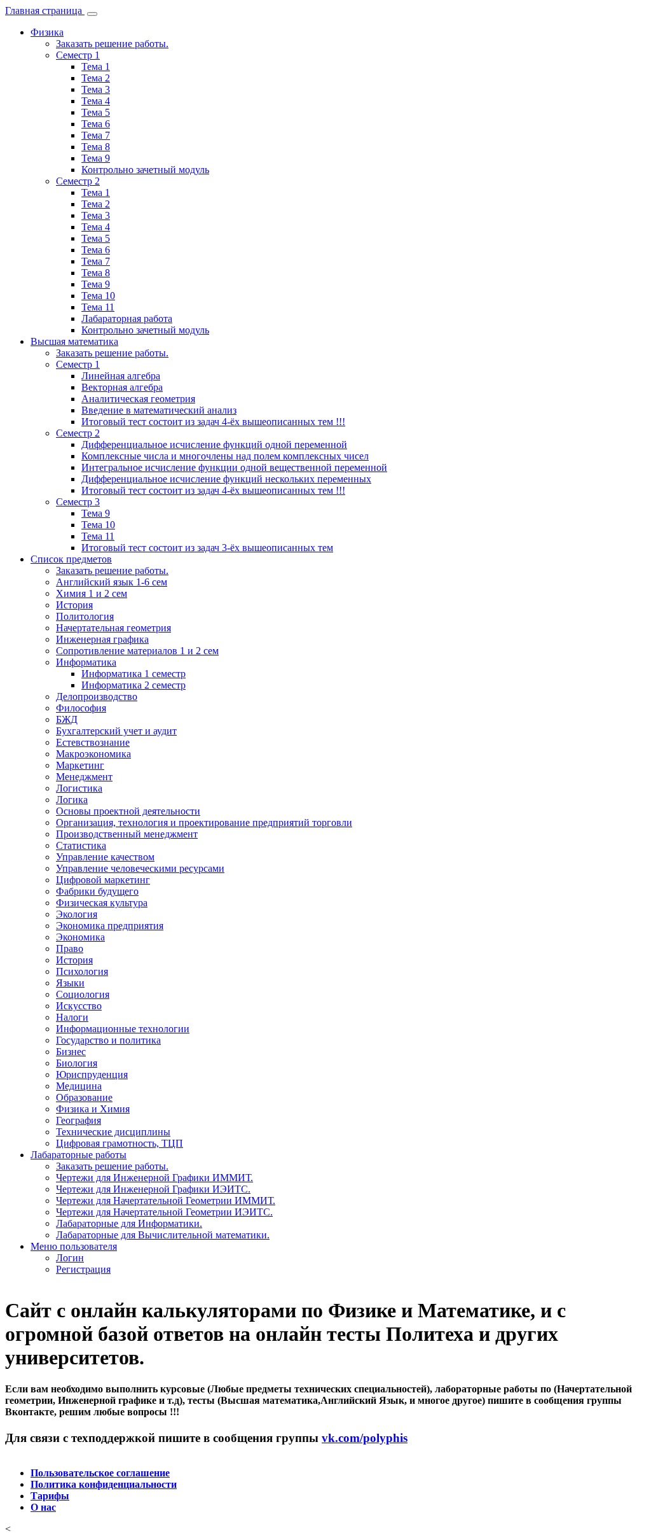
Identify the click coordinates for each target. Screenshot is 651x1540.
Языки (70, 982)
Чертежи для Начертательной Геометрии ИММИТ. (165, 1200)
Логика (72, 799)
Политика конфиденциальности (104, 1484)
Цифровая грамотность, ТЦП (119, 1143)
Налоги (72, 1017)
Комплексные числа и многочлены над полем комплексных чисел (225, 456)
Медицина (79, 1086)
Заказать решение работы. (112, 43)
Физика (47, 32)
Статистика (81, 845)
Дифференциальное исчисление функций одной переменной (214, 444)
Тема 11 (97, 307)
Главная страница (45, 10)
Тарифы (50, 1495)
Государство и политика (108, 1040)
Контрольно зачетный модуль (145, 169)
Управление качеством (105, 856)
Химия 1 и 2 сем (91, 593)
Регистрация (83, 1269)
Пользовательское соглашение (100, 1472)
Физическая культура (101, 902)
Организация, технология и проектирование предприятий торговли (204, 822)
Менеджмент (84, 776)
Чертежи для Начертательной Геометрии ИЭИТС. (164, 1212)
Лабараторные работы (79, 1154)
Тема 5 (95, 112)
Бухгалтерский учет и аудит (116, 730)
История (74, 604)
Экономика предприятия (109, 925)
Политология (85, 616)
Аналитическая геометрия (138, 398)
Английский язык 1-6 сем (111, 582)
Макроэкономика (93, 753)
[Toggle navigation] (92, 14)
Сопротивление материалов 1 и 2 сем (137, 650)
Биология (76, 1063)
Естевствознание (93, 742)
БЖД (67, 719)
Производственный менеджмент (127, 834)
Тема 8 (95, 146)
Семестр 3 (78, 501)
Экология (76, 914)
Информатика (86, 662)
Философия (81, 708)
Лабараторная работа (126, 318)
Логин (70, 1257)
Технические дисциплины (113, 1131)
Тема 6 (95, 123)
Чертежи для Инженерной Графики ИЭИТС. (153, 1189)
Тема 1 (95, 66)
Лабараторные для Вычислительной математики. (163, 1234)
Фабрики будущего (97, 891)
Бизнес (71, 1051)
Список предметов (71, 559)
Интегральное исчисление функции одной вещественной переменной (234, 467)
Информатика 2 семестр (133, 685)
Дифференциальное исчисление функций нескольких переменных (226, 478)
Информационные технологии (122, 1028)
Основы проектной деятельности (128, 811)
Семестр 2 (78, 181)
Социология (82, 994)
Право (69, 948)
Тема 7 (95, 135)
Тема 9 (95, 158)
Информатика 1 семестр (133, 673)
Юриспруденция (92, 1074)
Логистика (79, 788)
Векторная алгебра (122, 387)
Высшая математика (74, 341)
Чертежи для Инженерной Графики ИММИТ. (154, 1177)
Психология (82, 971)
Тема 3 (95, 89)
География (78, 1120)
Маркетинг (80, 765)
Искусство (79, 1005)
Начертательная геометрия (113, 627)
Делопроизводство (96, 696)
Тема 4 (95, 100)
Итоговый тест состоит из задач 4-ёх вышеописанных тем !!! (213, 421)
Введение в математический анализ (158, 410)
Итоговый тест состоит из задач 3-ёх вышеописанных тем (207, 547)
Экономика (80, 937)
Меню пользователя (74, 1246)
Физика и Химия (93, 1108)
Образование (84, 1097)
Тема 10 (98, 295)
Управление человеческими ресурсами (140, 868)
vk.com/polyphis (365, 1438)
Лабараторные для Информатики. (129, 1223)
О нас (43, 1507)
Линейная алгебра (120, 375)
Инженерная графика (102, 639)
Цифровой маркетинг (103, 879)
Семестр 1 (78, 55)
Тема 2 (95, 78)
